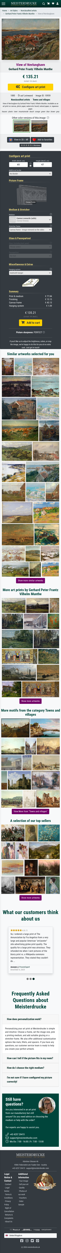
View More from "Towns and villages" (30, 811)
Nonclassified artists (29, 10)
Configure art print (32, 87)
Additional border (15, 170)
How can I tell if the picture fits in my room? (30, 1058)
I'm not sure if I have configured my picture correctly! (29, 1079)
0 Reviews (36, 145)
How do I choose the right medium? (25, 1067)
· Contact (7, 1184)
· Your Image (23, 1181)
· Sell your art (23, 1184)
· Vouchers (22, 1198)
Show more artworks (30, 701)
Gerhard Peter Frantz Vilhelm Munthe (20, 14)
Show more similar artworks (30, 580)
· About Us (8, 1221)
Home (4, 10)
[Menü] (3, 4)
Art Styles (14, 10)
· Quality (21, 1188)
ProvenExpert (24, 967)
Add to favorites (44, 139)
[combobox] (30, 174)
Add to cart (32, 322)
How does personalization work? (24, 1019)
